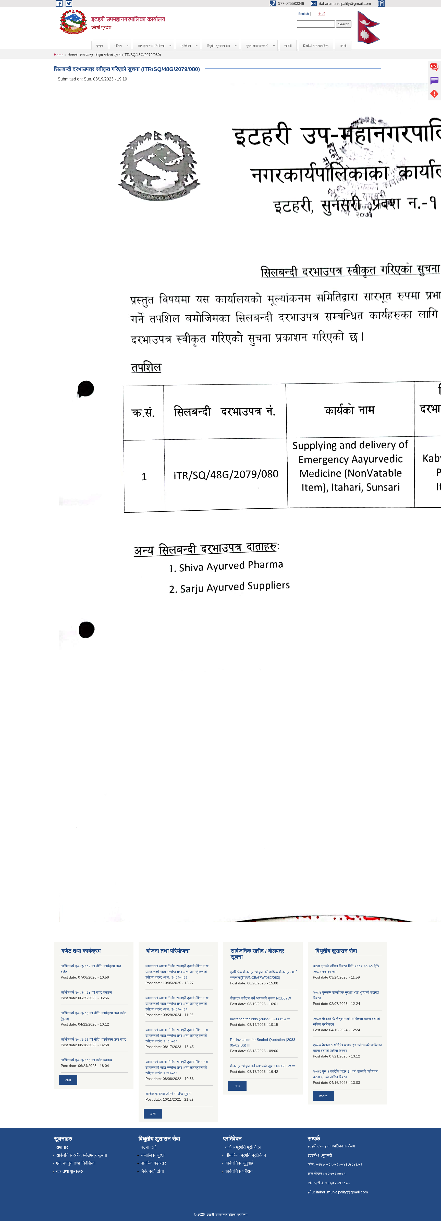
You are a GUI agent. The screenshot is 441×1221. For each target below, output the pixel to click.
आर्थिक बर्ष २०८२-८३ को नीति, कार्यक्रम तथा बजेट (93, 1039)
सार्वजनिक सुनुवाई (239, 1163)
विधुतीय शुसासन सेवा (216, 46)
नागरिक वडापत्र (153, 1163)
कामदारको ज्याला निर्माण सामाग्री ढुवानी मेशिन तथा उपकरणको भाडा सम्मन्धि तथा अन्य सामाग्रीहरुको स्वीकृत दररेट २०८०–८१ (177, 1035)
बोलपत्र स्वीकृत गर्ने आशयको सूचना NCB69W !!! (262, 1066)
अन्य (68, 1080)
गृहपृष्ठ (99, 46)
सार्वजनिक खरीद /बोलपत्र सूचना (81, 1155)
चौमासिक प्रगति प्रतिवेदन (245, 1155)
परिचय (116, 46)
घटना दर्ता (148, 1147)
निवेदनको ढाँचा (152, 1171)
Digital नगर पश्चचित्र (315, 46)
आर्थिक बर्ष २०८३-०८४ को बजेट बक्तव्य (86, 992)
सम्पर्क (343, 46)
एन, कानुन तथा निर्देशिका (75, 1163)
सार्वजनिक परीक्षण (238, 1171)
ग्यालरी (288, 46)
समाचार (62, 1147)
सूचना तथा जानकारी (254, 46)
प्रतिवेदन (183, 46)
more (323, 1096)
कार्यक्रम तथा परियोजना (149, 46)
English (303, 14)
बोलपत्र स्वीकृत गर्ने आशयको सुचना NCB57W (260, 998)
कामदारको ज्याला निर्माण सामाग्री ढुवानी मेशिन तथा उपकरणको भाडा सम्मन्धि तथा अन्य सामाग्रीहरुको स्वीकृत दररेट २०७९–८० (177, 1067)
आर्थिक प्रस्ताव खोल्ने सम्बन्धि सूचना (168, 1094)
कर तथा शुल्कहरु (69, 1171)
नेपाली (321, 14)
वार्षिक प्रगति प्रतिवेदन (243, 1147)
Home (59, 55)
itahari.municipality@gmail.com (342, 1192)
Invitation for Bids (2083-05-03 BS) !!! (260, 1019)
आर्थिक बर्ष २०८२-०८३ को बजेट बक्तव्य (86, 1060)
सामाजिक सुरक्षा (153, 1155)
